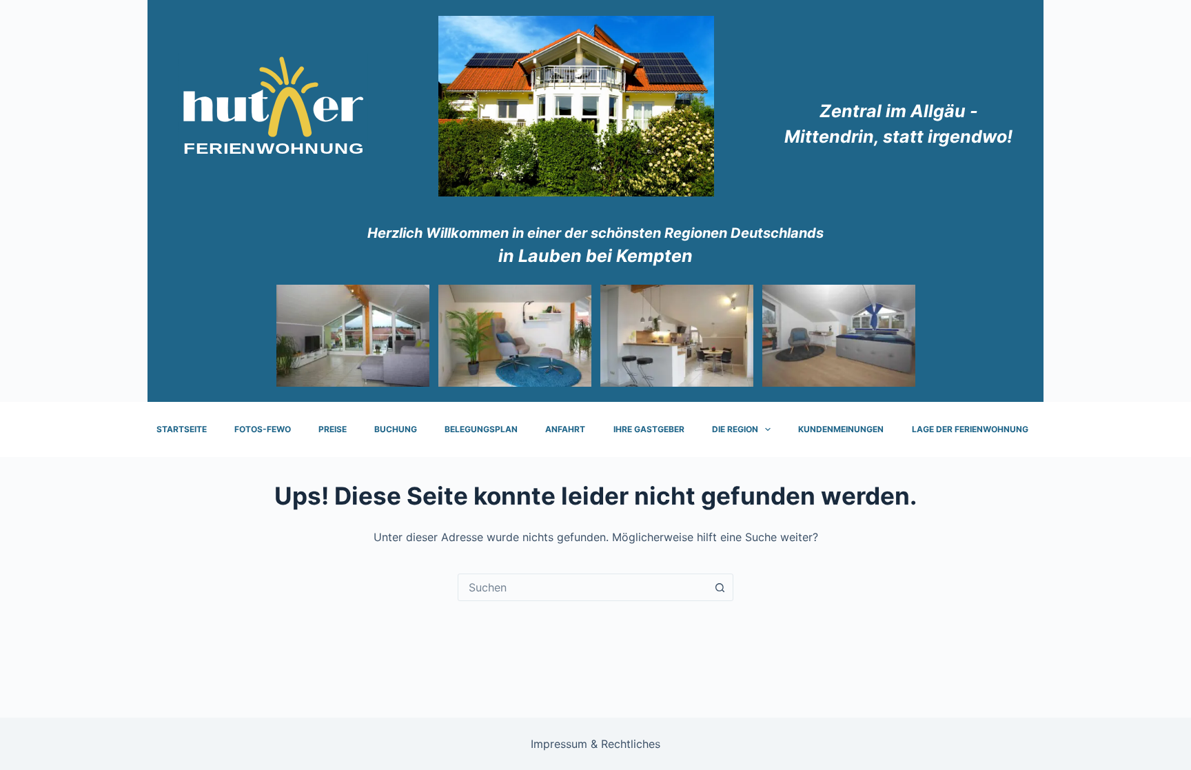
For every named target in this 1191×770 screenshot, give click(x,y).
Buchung (395, 429)
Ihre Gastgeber (648, 429)
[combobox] (582, 587)
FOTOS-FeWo (262, 429)
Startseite (181, 429)
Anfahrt (565, 429)
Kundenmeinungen (841, 429)
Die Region (735, 429)
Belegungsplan (481, 429)
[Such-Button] (719, 587)
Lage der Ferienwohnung (970, 429)
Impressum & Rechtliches (595, 744)
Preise (332, 429)
